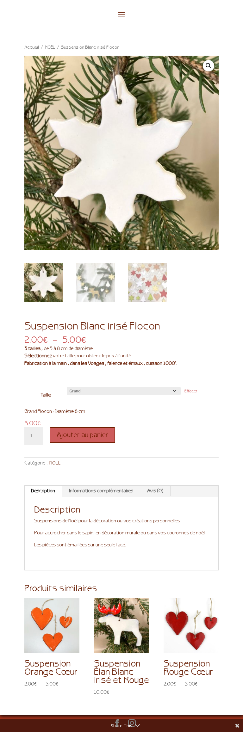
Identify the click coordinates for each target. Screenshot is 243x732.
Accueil (31, 47)
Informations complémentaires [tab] (101, 491)
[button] (208, 65)
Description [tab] (43, 491)
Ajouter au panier (82, 435)
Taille (45, 395)
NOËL (50, 47)
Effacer (190, 391)
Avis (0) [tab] (155, 491)
